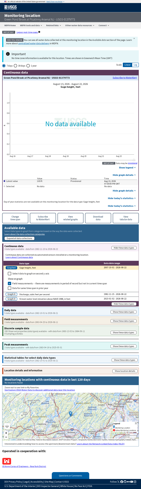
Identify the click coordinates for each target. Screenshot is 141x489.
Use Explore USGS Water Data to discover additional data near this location (40, 390)
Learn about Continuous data (19, 257)
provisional (132, 163)
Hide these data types (124, 247)
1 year (34, 65)
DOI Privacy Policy (13, 481)
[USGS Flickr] (128, 482)
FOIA (89, 486)
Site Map (48, 481)
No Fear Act (80, 486)
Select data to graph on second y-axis (30, 273)
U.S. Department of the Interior (19, 486)
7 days (10, 65)
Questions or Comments (70, 475)
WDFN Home (10, 25)
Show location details (125, 371)
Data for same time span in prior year (30, 288)
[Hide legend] (136, 423)
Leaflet (13, 439)
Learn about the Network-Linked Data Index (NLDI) (100, 443)
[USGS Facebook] (121, 482)
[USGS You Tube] (131, 482)
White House (66, 486)
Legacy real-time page (27, 32)
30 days (21, 65)
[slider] (134, 160)
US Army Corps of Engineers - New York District (24, 466)
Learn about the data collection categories (24, 234)
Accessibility (37, 481)
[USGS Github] (125, 482)
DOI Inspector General (48, 486)
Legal (26, 481)
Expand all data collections (19, 238)
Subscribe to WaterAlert (125, 77)
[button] (70, 414)
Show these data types (123, 311)
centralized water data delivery (33, 43)
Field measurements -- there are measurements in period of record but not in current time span (59, 283)
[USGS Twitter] (118, 482)
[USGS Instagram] (135, 482)
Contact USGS (62, 481)
